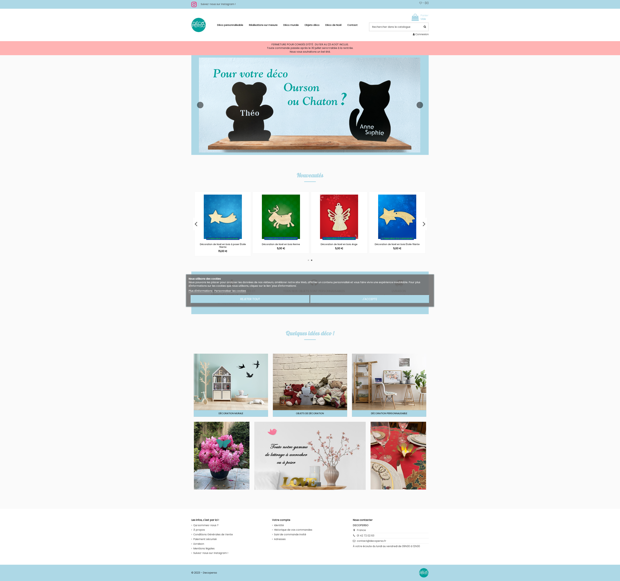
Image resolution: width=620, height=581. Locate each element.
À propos (199, 530)
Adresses (280, 539)
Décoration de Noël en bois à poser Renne (397, 244)
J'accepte (369, 299)
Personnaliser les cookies (230, 291)
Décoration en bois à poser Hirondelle (223, 244)
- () (425, 3)
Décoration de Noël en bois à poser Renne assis (339, 246)
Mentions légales (204, 548)
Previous (196, 224)
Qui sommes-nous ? (205, 525)
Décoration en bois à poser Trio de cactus (281, 244)
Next (424, 224)
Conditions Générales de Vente (213, 534)
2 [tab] (311, 260)
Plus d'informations (201, 291)
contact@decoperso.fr (371, 541)
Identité (279, 525)
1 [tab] (308, 260)
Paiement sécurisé (205, 539)
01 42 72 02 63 (365, 535)
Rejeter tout (250, 299)
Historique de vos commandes (293, 530)
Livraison (198, 544)
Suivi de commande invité (290, 534)
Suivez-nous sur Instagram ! (218, 4)
